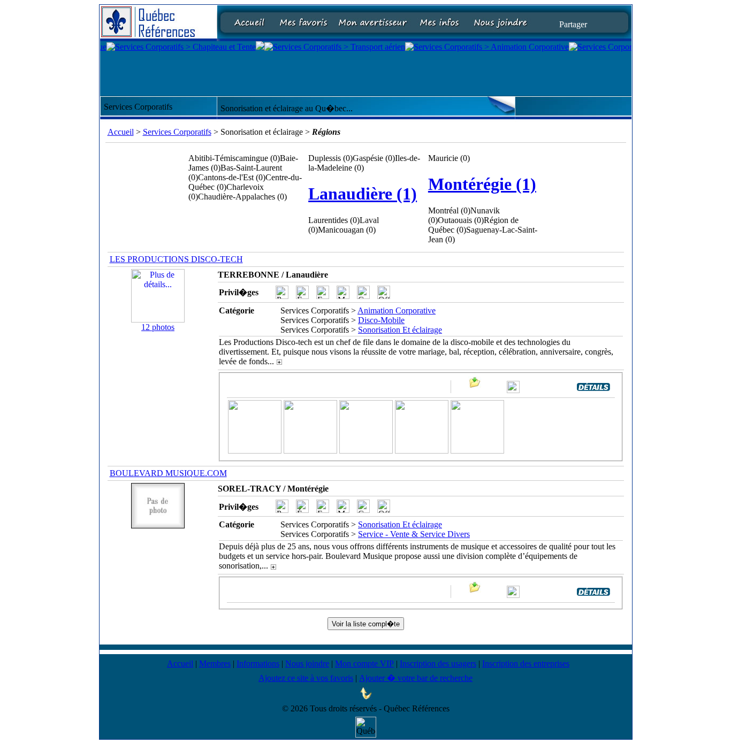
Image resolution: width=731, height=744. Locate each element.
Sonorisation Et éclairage (400, 329)
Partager (573, 24)
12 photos (157, 327)
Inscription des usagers (438, 663)
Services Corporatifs (177, 131)
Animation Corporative (396, 310)
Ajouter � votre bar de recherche (416, 677)
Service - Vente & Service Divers (414, 534)
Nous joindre (307, 663)
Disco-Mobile (381, 320)
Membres (215, 663)
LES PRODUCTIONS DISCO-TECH (176, 259)
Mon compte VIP (364, 663)
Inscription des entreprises (525, 663)
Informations (258, 663)
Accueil (121, 131)
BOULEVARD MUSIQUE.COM (168, 473)
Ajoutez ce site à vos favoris (305, 677)
